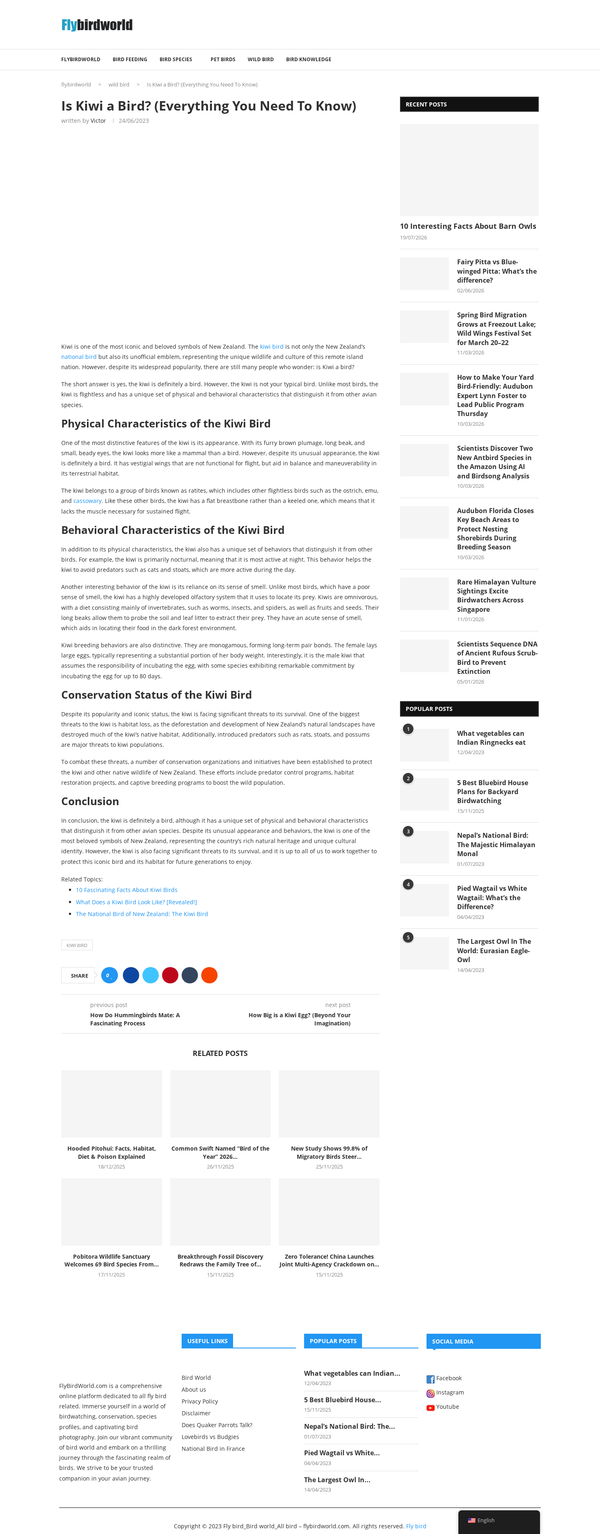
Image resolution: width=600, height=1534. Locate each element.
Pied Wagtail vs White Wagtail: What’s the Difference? (492, 897)
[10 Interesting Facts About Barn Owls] (469, 170)
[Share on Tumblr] (190, 975)
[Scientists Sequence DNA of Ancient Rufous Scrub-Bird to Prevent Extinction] (424, 656)
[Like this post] (112, 975)
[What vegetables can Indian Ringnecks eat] (424, 745)
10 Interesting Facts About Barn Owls (468, 226)
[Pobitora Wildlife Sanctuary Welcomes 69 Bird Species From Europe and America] (111, 1211)
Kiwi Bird (77, 945)
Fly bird (416, 1526)
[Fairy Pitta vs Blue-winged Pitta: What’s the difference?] (424, 273)
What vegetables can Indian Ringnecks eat (491, 738)
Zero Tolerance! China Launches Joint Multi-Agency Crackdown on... (329, 1260)
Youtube (447, 1407)
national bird (79, 357)
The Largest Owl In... (337, 1479)
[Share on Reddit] (209, 975)
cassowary (87, 501)
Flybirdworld (80, 59)
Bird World (196, 1378)
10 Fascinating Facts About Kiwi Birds (127, 890)
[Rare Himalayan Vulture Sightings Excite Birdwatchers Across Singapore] (424, 594)
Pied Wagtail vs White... (342, 1452)
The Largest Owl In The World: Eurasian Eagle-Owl (494, 950)
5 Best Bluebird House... (342, 1399)
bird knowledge (308, 59)
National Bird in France (213, 1449)
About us (194, 1389)
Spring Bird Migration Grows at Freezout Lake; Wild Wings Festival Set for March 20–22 (496, 328)
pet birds (223, 59)
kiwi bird (272, 346)
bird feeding (130, 59)
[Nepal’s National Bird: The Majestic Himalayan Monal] (424, 847)
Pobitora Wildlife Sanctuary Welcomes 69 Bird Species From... (111, 1260)
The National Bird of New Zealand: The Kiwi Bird (142, 914)
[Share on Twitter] (150, 975)
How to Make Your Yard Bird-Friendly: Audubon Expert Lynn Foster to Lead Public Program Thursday (495, 395)
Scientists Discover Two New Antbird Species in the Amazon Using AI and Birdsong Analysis (495, 462)
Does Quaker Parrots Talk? (217, 1425)
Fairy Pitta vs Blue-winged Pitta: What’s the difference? (497, 271)
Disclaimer (196, 1413)
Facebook (448, 1378)
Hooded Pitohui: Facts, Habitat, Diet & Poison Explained (111, 1152)
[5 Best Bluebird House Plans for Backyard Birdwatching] (424, 794)
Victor (98, 120)
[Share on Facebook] (131, 975)
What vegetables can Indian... (352, 1373)
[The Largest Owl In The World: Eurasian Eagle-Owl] (424, 953)
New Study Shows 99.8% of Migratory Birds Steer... (329, 1152)
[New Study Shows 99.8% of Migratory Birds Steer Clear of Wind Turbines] (329, 1103)
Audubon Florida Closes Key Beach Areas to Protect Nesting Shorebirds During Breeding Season (495, 529)
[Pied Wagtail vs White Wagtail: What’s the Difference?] (424, 900)
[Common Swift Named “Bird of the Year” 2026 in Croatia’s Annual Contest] (220, 1103)
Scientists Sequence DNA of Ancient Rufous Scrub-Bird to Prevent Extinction (497, 658)
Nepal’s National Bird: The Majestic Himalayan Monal (496, 844)
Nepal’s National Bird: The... (349, 1426)
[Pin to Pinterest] (170, 975)
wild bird (261, 59)
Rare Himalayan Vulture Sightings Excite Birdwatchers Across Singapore (496, 596)
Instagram (449, 1393)
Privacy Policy (200, 1401)
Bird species (176, 59)
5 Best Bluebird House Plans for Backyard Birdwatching (492, 792)
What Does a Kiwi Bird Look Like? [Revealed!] (136, 902)
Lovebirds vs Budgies (210, 1437)
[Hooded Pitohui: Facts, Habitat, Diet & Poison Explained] (111, 1103)
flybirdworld (76, 84)
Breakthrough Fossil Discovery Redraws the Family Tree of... (220, 1260)
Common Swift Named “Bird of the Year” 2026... (220, 1152)
